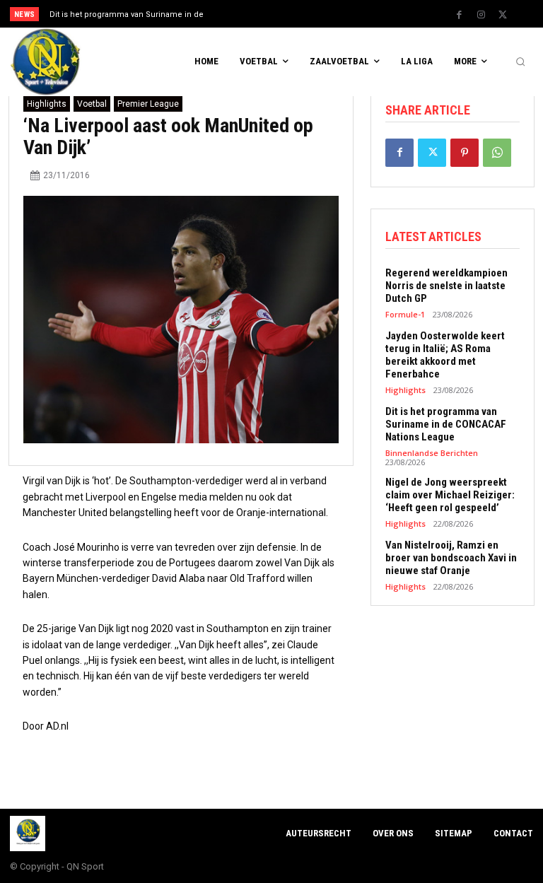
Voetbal (92, 104)
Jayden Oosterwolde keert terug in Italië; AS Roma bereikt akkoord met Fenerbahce (445, 354)
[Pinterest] (464, 153)
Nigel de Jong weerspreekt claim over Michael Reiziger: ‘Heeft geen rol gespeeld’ (450, 495)
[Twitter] (503, 15)
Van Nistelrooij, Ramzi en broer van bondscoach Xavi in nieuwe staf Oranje (451, 558)
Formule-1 (405, 314)
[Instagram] (481, 15)
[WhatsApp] (497, 153)
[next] (298, 14)
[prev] (275, 14)
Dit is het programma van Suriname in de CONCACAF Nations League (445, 424)
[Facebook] (459, 15)
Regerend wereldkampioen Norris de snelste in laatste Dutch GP (446, 286)
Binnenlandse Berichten (431, 453)
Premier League (148, 104)
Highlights (46, 104)
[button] (520, 62)
